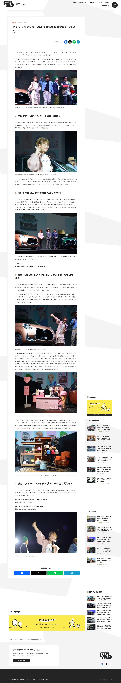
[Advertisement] (46, 590)
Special (99, 2)
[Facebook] (65, 42)
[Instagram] (110, 664)
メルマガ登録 (21, 661)
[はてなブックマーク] (78, 42)
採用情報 (42, 679)
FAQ (47, 679)
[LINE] (74, 42)
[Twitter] (70, 42)
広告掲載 (22, 679)
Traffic (91, 2)
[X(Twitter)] (106, 664)
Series (107, 2)
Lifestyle (82, 2)
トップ (10, 639)
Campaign (105, 5)
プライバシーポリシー (32, 679)
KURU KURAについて (13, 679)
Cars (74, 2)
